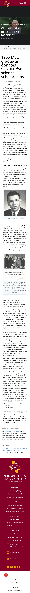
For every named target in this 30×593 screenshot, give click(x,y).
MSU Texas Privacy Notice (15, 508)
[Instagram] (15, 567)
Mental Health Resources (15, 523)
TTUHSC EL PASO (15, 587)
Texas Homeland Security (15, 497)
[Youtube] (18, 567)
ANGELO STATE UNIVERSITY (15, 590)
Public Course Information (15, 526)
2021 (8, 46)
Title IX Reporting (15, 534)
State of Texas (15, 502)
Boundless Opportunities (12, 431)
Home (4, 46)
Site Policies (15, 487)
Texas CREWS (15, 530)
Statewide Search (15, 519)
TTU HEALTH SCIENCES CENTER (15, 585)
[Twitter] (11, 567)
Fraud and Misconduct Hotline (15, 511)
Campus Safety (15, 516)
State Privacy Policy (15, 491)
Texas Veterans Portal (15, 494)
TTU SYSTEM (15, 579)
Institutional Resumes (15, 537)
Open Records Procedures (15, 540)
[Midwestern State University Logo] (15, 470)
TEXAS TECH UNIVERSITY (15, 582)
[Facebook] (8, 567)
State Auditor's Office (15, 505)
